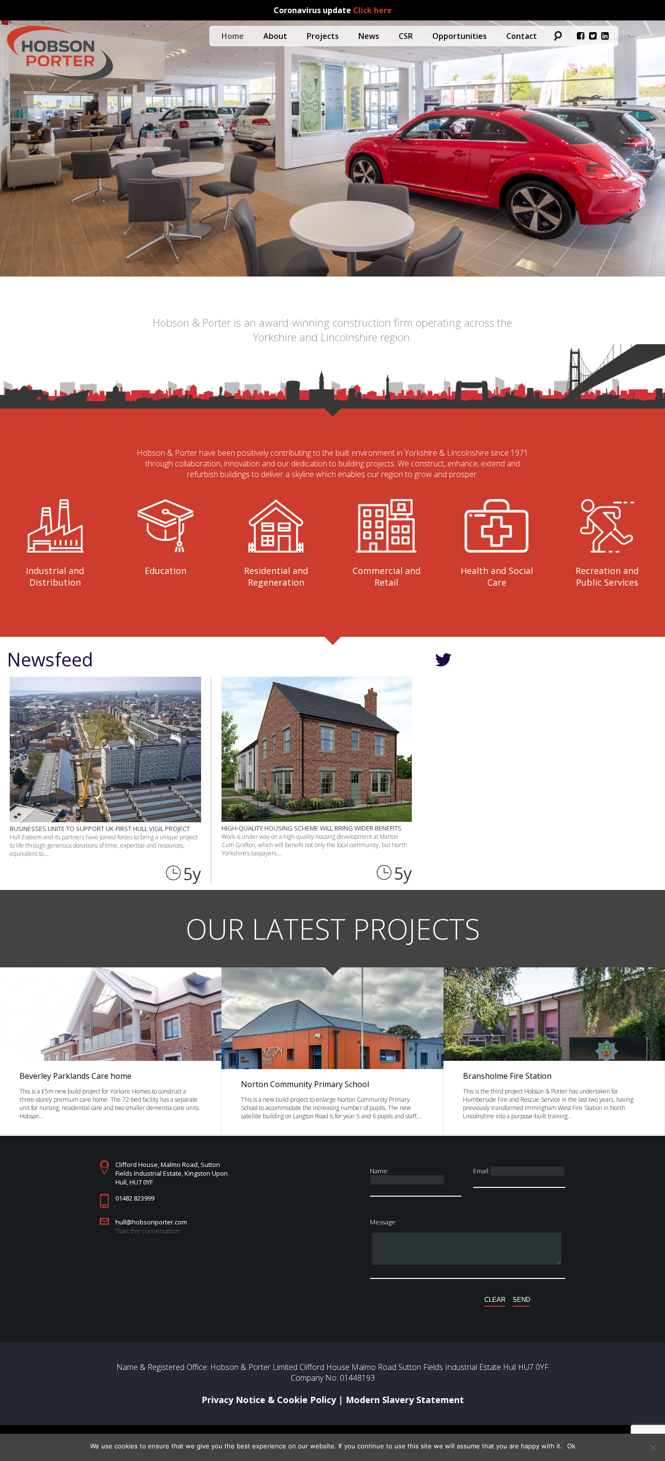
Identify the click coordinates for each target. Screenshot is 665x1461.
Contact (521, 36)
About (275, 36)
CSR (406, 36)
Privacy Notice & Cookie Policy (269, 1400)
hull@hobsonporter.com (151, 1222)
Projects (323, 36)
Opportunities (459, 36)
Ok (571, 1446)
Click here (372, 10)
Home (233, 36)
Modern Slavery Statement (405, 1400)
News (368, 36)
